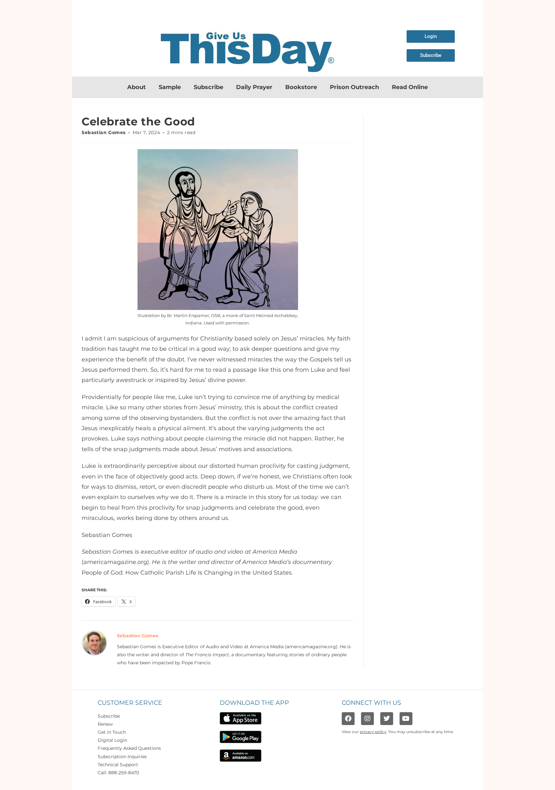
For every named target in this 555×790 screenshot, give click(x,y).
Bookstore (301, 87)
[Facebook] (348, 718)
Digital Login (112, 740)
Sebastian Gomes (104, 132)
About (136, 87)
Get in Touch (112, 732)
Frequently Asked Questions (129, 748)
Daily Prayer (254, 87)
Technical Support (118, 764)
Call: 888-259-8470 (118, 773)
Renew (105, 724)
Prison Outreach (354, 87)
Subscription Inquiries (122, 756)
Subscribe (208, 87)
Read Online (410, 87)
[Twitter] (386, 718)
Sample (170, 87)
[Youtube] (406, 718)
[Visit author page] (94, 642)
